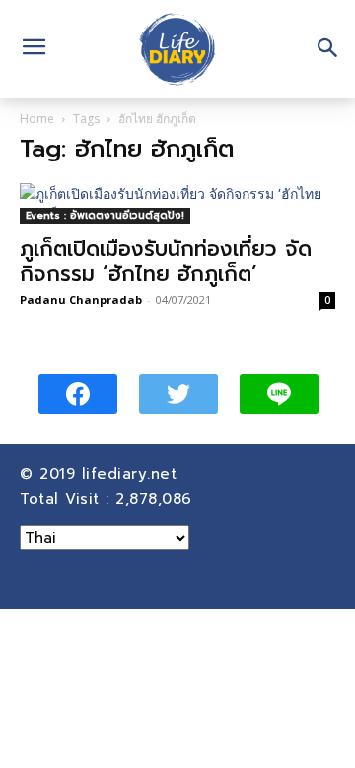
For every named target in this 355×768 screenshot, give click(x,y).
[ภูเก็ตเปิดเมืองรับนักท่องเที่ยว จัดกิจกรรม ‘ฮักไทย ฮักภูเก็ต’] (177, 203)
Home (37, 118)
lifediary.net (132, 473)
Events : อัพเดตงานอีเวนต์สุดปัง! (105, 215)
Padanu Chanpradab (81, 299)
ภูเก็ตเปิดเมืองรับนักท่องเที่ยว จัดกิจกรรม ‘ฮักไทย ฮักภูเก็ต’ (166, 261)
